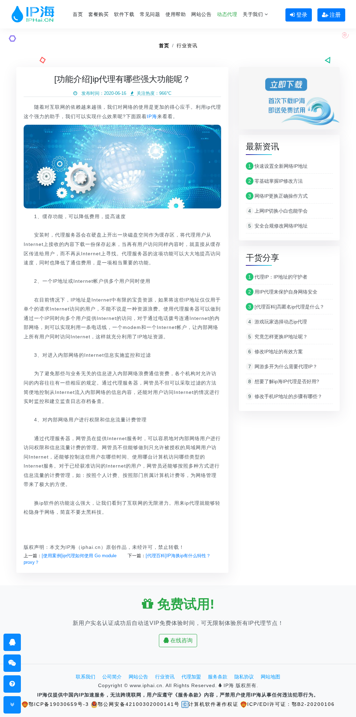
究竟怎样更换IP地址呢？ (278, 336)
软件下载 (124, 14)
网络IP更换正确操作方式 (278, 196)
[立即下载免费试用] (289, 101)
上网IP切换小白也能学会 (278, 211)
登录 (301, 15)
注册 (334, 15)
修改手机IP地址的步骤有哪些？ (285, 396)
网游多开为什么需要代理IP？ (282, 366)
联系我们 (85, 676)
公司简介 (112, 676)
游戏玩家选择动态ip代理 (277, 321)
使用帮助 (175, 14)
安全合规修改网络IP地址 (278, 226)
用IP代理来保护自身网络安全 (282, 292)
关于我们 (254, 14)
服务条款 (217, 676)
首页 (78, 14)
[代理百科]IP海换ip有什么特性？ (178, 555)
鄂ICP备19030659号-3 (59, 704)
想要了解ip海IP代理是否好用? (283, 381)
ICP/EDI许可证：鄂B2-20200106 (291, 704)
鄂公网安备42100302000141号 (139, 704)
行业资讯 (187, 45)
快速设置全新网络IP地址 (278, 166)
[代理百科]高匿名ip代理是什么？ (286, 307)
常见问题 (150, 14)
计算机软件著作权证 (213, 704)
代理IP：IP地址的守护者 (277, 277)
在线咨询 (181, 640)
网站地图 (270, 676)
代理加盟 (191, 676)
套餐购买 (98, 14)
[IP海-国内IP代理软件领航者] (33, 14)
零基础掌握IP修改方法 (275, 181)
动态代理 (227, 14)
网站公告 (201, 14)
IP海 (152, 116)
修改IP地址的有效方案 (275, 351)
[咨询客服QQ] (12, 642)
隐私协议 (244, 676)
